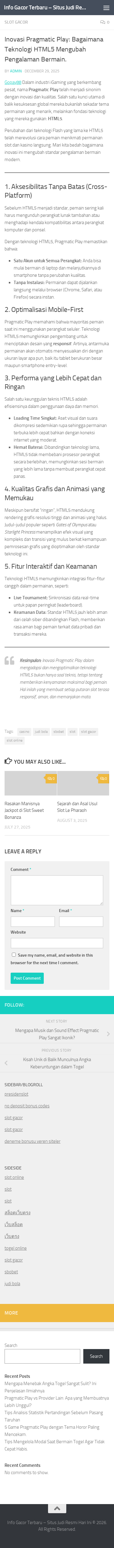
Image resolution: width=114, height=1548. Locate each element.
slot (72, 731)
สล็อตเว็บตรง (17, 1213)
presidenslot (16, 1094)
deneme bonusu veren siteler (32, 1141)
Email (65, 910)
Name (17, 910)
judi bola (41, 731)
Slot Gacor (16, 22)
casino (24, 731)
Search (11, 1345)
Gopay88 (13, 82)
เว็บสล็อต (14, 1224)
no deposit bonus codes (27, 1106)
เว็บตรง (12, 1236)
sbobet (59, 731)
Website (18, 932)
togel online (16, 1248)
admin (16, 71)
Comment (21, 869)
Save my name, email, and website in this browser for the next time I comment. (52, 959)
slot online (14, 740)
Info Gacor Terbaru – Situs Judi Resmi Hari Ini (45, 7)
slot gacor (88, 731)
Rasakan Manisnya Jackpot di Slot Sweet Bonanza (24, 810)
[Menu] (106, 7)
